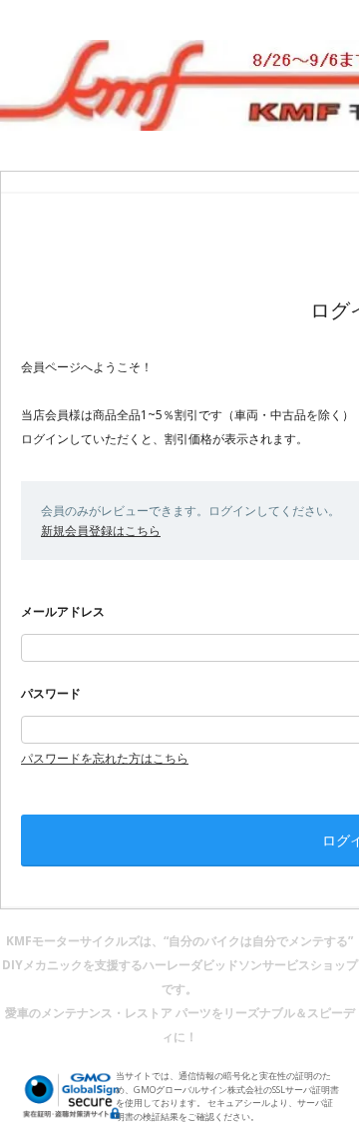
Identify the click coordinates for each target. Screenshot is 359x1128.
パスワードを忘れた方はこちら (104, 758)
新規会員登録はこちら (101, 530)
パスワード (51, 693)
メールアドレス (63, 611)
